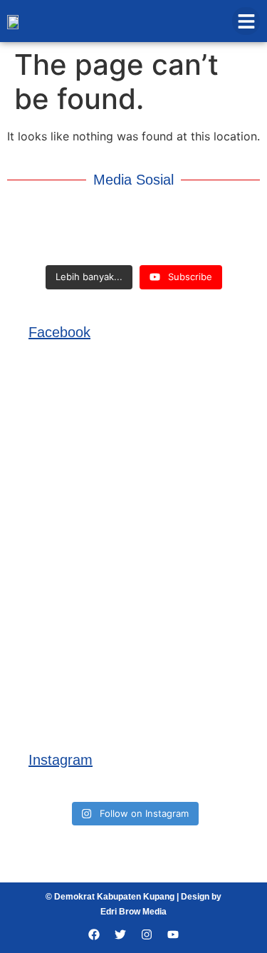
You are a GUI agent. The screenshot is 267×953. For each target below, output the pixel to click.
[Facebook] (94, 934)
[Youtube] (173, 934)
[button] (246, 21)
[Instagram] (146, 934)
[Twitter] (120, 934)
